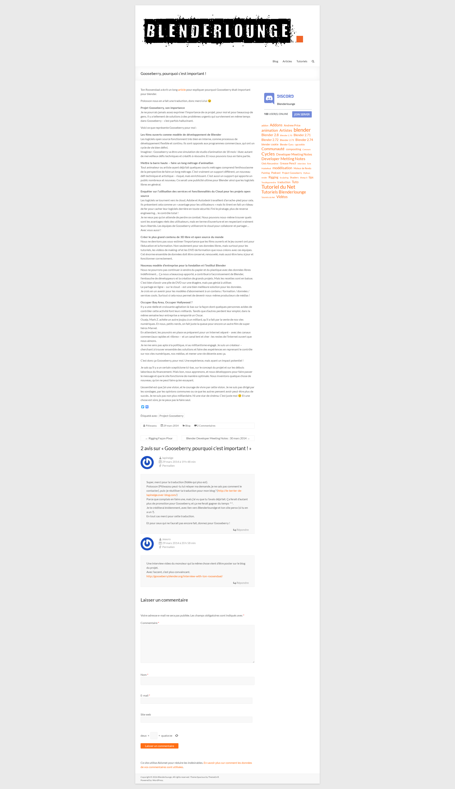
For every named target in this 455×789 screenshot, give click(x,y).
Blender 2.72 (270, 140)
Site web (146, 714)
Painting (265, 172)
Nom (144, 674)
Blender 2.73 (287, 139)
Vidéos (282, 197)
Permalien (168, 465)
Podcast (276, 172)
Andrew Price (292, 125)
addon (264, 125)
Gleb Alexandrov (270, 163)
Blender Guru (286, 144)
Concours (307, 149)
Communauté (273, 149)
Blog (275, 61)
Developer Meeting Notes (294, 154)
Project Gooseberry (171, 415)
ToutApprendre (268, 182)
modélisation (282, 168)
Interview (302, 163)
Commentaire (150, 622)
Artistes (285, 130)
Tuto (295, 182)
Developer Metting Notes (283, 159)
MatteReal (266, 168)
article (182, 89)
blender (302, 130)
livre (309, 163)
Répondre (243, 529)
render (264, 177)
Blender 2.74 (304, 140)
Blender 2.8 (270, 135)
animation (269, 130)
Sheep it (303, 177)
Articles (287, 61)
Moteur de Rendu (302, 168)
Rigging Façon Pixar (159, 438)
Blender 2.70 (286, 135)
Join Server (302, 114)
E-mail (145, 695)
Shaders (294, 177)
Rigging (273, 177)
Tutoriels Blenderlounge (283, 192)
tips (311, 177)
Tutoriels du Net (268, 197)
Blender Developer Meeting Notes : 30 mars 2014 (218, 438)
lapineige (167, 457)
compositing (293, 149)
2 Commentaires (206, 425)
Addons (276, 125)
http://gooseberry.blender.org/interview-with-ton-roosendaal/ (184, 576)
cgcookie (300, 144)
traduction (283, 182)
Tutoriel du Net (278, 187)
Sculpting (284, 177)
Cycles (268, 154)
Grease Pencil (288, 163)
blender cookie (270, 144)
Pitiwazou (151, 425)
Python (306, 173)
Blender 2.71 (302, 135)
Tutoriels (301, 61)
